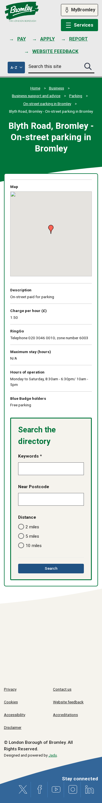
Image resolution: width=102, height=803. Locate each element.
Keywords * (30, 456)
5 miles (32, 536)
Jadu (52, 755)
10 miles (34, 545)
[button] (49, 227)
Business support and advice (36, 95)
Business (56, 88)
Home (35, 88)
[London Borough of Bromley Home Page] (22, 12)
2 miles (32, 526)
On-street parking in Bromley (47, 103)
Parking (75, 95)
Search (59, 569)
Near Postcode (33, 486)
